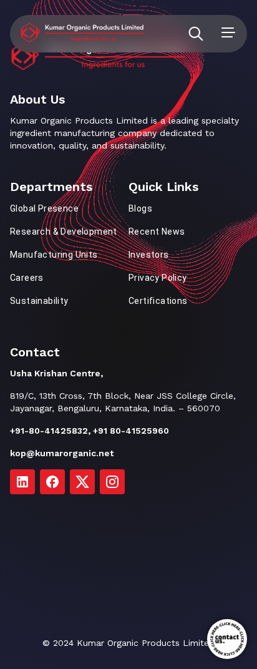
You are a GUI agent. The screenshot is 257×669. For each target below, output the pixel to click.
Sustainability (39, 301)
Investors (148, 255)
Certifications (158, 301)
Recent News (156, 232)
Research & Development (63, 232)
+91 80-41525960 (131, 431)
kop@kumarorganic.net (62, 453)
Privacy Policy (157, 278)
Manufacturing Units (54, 255)
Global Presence (44, 208)
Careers (27, 278)
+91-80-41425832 (49, 431)
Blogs (140, 208)
